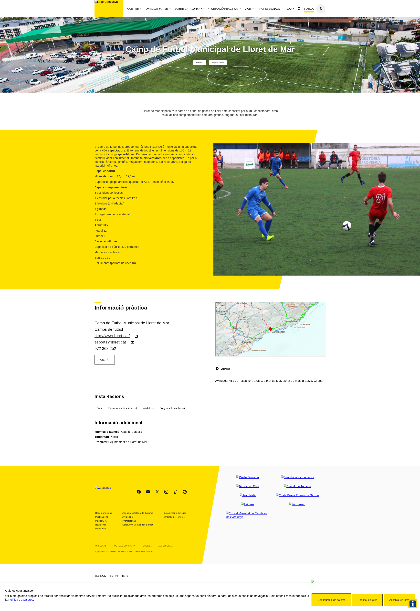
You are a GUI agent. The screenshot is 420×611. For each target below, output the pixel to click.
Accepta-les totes (399, 600)
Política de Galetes (20, 599)
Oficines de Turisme (174, 516)
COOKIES (147, 546)
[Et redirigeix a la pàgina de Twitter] (157, 492)
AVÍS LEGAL (100, 546)
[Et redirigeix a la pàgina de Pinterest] (185, 492)
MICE (247, 8)
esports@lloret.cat (110, 342)
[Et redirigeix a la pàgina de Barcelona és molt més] (297, 477)
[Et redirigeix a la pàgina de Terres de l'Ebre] (247, 486)
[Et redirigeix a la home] (108, 8)
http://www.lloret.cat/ (112, 335)
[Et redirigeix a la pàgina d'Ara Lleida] (248, 495)
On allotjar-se (157, 8)
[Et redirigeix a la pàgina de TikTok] (176, 492)
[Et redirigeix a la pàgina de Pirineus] (247, 504)
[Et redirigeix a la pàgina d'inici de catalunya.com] (105, 492)
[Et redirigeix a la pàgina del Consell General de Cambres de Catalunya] (247, 515)
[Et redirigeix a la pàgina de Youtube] (148, 492)
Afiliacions (127, 516)
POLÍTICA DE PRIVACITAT (124, 546)
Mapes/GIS (101, 520)
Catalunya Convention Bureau (138, 524)
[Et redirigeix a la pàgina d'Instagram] (166, 492)
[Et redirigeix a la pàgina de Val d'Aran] (297, 504)
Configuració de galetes (331, 600)
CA (289, 8)
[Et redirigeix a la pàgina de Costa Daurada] (247, 477)
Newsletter (100, 524)
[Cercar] (299, 9)
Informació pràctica (222, 8)
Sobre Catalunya (187, 8)
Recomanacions (103, 513)
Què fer (133, 8)
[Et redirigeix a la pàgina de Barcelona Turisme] (297, 486)
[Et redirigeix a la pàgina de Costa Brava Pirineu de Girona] (297, 495)
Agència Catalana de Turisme (137, 513)
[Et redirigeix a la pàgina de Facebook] (139, 492)
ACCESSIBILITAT (166, 546)
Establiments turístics (175, 513)
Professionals (269, 8)
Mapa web (100, 528)
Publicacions (101, 516)
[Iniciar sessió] (321, 9)
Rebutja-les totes (367, 600)
